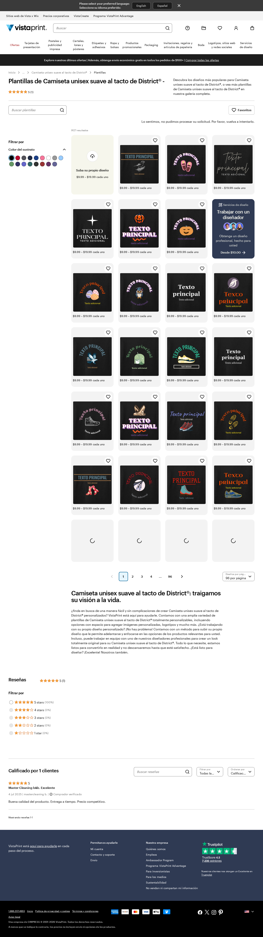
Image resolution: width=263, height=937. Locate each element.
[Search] (187, 772)
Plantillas (100, 72)
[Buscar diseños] (62, 110)
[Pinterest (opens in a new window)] (221, 912)
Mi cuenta (96, 849)
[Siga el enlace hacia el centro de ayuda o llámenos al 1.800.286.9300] (187, 28)
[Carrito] (252, 28)
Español (162, 5)
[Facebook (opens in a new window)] (200, 913)
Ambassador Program (160, 860)
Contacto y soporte (102, 854)
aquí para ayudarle (43, 846)
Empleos (151, 854)
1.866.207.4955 (16, 911)
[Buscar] (167, 28)
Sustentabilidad (156, 882)
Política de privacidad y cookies (52, 911)
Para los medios (156, 877)
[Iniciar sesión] (236, 28)
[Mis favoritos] (219, 28)
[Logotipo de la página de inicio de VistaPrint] (26, 28)
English (141, 5)
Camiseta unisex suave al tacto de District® (59, 72)
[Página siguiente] (182, 576)
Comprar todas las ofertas (202, 60)
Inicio (11, 72)
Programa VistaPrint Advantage (113, 16)
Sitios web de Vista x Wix (22, 16)
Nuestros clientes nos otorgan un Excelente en (226, 873)
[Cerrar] (179, 6)
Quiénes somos (156, 849)
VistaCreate (81, 16)
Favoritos (244, 110)
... (23, 72)
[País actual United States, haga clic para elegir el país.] (250, 911)
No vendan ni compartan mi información (172, 888)
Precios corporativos (56, 16)
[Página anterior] (111, 576)
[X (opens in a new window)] (207, 913)
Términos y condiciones (85, 911)
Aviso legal (14, 916)
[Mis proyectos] (203, 28)
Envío (93, 860)
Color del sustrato (21, 149)
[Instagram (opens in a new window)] (214, 913)
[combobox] (109, 28)
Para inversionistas (158, 871)
